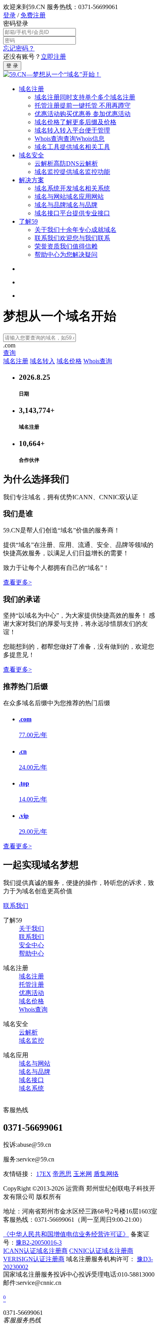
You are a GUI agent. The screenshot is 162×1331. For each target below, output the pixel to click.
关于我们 (75, 229)
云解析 (66, 163)
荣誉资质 (66, 246)
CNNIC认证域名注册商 (101, 1250)
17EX (43, 1173)
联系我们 (72, 238)
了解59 (28, 221)
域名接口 (72, 213)
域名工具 (72, 147)
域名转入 (72, 130)
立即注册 (53, 56)
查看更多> (17, 582)
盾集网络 (106, 1173)
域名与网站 (69, 196)
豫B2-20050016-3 (39, 1242)
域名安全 (31, 155)
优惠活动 (83, 113)
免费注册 (33, 15)
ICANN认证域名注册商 (35, 1250)
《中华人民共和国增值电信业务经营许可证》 (66, 1234)
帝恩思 (62, 1173)
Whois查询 (70, 138)
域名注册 (31, 89)
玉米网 (82, 1173)
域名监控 (72, 171)
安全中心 (31, 945)
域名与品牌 (66, 205)
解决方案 (31, 180)
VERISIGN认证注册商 (33, 1259)
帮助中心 (66, 254)
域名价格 (75, 122)
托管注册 (83, 105)
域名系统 (72, 188)
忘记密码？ (19, 48)
